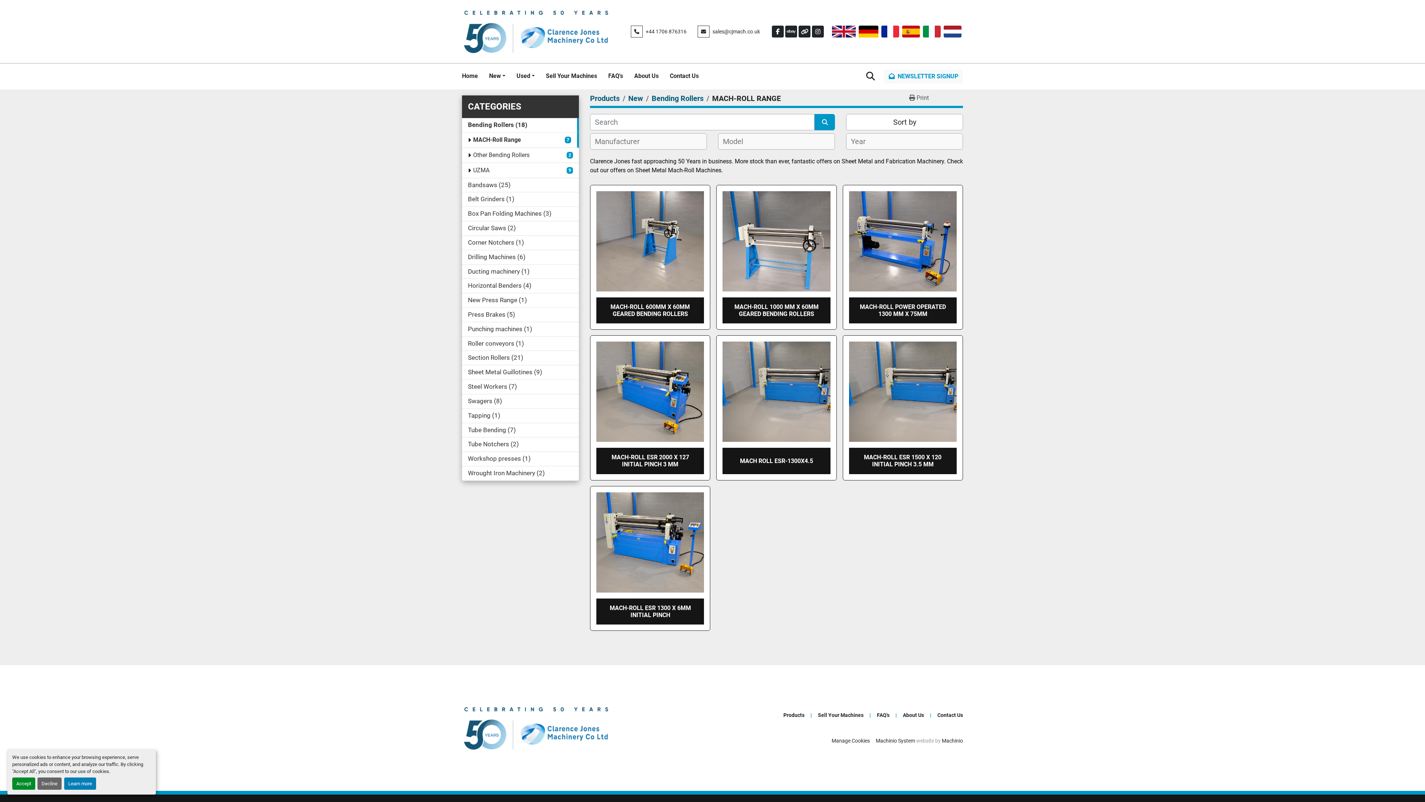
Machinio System (895, 741)
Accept (23, 783)
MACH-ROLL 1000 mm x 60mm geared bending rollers (776, 310)
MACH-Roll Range (497, 139)
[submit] (825, 122)
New (495, 75)
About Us (646, 75)
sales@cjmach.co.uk (736, 32)
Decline (50, 783)
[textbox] (621, 141)
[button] (497, 76)
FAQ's (615, 75)
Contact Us (684, 75)
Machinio (952, 741)
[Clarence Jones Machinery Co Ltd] (536, 727)
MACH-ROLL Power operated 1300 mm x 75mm (903, 310)
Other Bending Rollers (501, 155)
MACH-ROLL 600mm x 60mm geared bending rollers (650, 310)
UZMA (481, 170)
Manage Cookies (851, 741)
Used (523, 75)
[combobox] (648, 141)
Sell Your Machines (571, 75)
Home (470, 75)
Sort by (904, 122)
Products (794, 715)
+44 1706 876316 (666, 32)
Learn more (80, 783)
